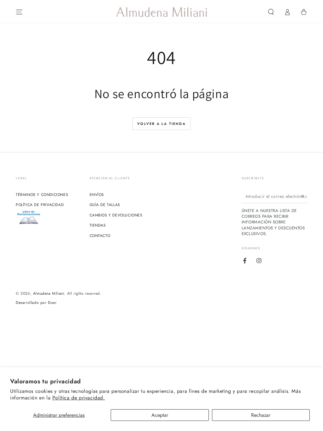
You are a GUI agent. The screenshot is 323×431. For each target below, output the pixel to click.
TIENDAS (98, 225)
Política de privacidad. (78, 397)
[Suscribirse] (303, 196)
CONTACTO (100, 236)
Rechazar (260, 415)
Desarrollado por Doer (36, 302)
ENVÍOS (97, 195)
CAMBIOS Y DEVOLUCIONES (116, 215)
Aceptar (159, 415)
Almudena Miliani (48, 293)
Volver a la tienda (161, 123)
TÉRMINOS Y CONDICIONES (42, 195)
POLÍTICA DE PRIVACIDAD (40, 205)
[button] (271, 12)
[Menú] (19, 12)
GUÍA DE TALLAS (105, 205)
